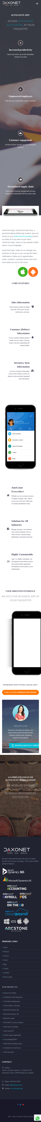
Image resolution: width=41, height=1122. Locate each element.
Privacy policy (7, 977)
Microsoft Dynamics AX (11, 1014)
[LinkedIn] (20, 1104)
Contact (5, 968)
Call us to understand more (20, 692)
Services (6, 956)
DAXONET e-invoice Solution (13, 1022)
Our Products (10, 987)
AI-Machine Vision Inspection (12, 997)
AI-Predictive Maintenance (11, 1001)
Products (6, 951)
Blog (4, 964)
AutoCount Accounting (23, 236)
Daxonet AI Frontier (9, 993)
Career (5, 960)
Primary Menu (37, 3)
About (5, 947)
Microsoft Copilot (9, 1018)
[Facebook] (18, 1104)
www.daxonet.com (17, 1088)
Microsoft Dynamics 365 (11, 1010)
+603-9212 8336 (15, 1081)
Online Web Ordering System (12, 1043)
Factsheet (6, 973)
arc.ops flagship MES (10, 1039)
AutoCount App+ (8, 1052)
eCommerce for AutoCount (11, 1048)
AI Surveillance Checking (11, 1005)
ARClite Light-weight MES (12, 1035)
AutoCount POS (8, 1031)
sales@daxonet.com (15, 1085)
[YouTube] (23, 1104)
